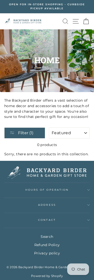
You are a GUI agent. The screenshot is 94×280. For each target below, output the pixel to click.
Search (47, 237)
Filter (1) (25, 132)
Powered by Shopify (47, 276)
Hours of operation (47, 189)
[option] (47, 7)
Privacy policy (47, 253)
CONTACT (47, 220)
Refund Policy (47, 245)
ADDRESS (47, 204)
